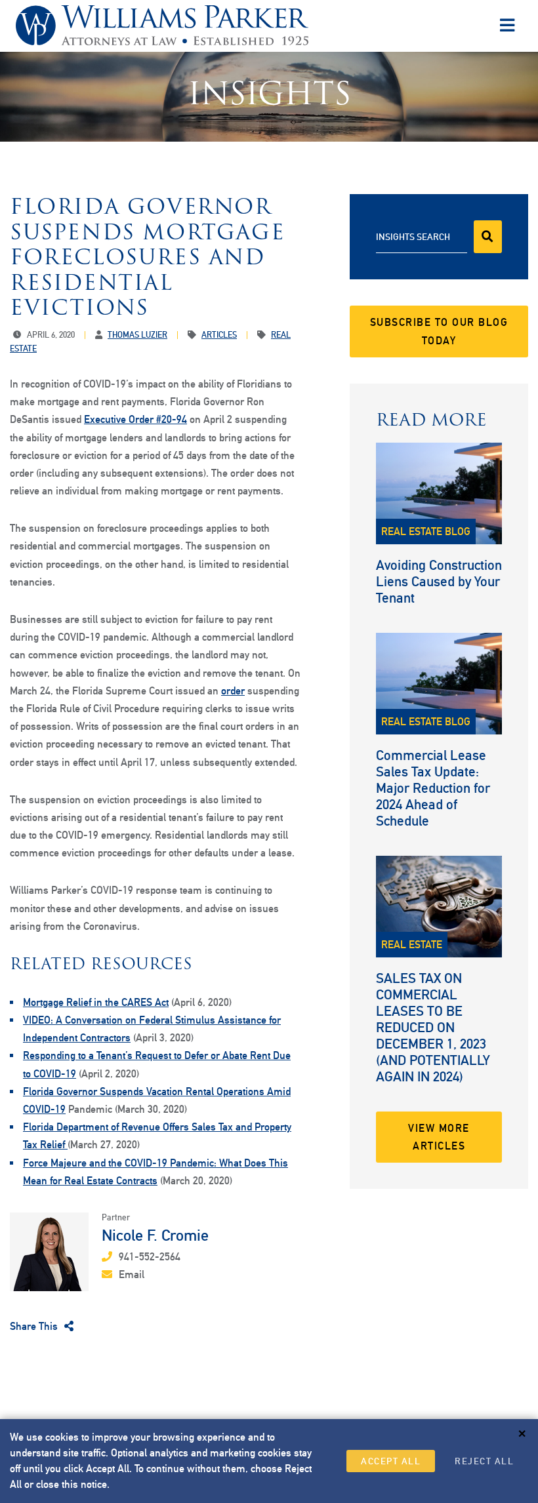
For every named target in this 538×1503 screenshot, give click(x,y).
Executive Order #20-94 (135, 419)
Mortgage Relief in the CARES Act (96, 1002)
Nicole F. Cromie (155, 1235)
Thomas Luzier (137, 335)
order (233, 691)
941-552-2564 (149, 1257)
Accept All (391, 1461)
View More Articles (439, 1137)
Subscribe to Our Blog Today (439, 331)
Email (131, 1274)
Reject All (484, 1461)
